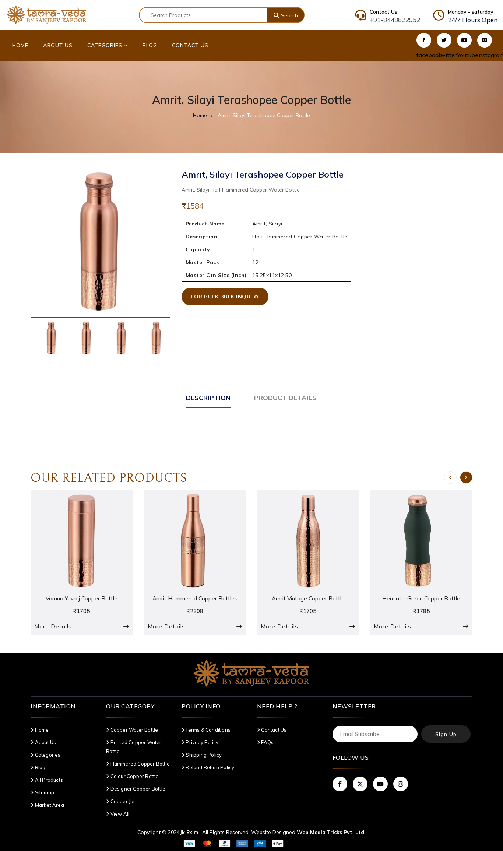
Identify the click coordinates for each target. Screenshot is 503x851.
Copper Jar (122, 801)
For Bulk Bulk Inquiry (225, 296)
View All (119, 814)
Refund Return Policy (209, 767)
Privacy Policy (201, 742)
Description (208, 397)
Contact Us (190, 45)
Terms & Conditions (207, 730)
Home (20, 45)
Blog (150, 45)
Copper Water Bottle (133, 730)
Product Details (285, 397)
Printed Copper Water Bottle (133, 746)
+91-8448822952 (395, 20)
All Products (48, 780)
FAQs (267, 742)
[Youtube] (464, 40)
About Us (58, 45)
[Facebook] (423, 40)
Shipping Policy (203, 755)
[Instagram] (484, 40)
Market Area (49, 805)
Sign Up (446, 734)
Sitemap (44, 792)
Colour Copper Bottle (134, 776)
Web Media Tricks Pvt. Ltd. (331, 832)
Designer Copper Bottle (137, 789)
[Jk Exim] (47, 14)
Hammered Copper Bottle (139, 764)
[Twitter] (444, 40)
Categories (105, 45)
